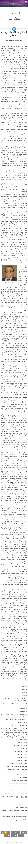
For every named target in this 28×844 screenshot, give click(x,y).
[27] (23, 582)
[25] (7, 456)
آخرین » (7, 835)
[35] (16, 653)
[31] (18, 627)
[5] (22, 126)
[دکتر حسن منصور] (14, 5)
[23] (21, 442)
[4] (14, 50)
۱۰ (15, 835)
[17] (6, 417)
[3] (1, 48)
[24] (2, 454)
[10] (22, 236)
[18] (22, 418)
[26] (23, 462)
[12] (2, 293)
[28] (9, 598)
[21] (16, 420)
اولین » (24, 832)
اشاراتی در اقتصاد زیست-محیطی (14, 34)
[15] (18, 367)
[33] (10, 637)
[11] (23, 278)
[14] (3, 365)
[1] (15, 48)
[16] (2, 406)
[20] (2, 418)
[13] (2, 349)
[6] (24, 181)
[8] (21, 191)
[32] (12, 631)
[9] (24, 216)
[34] (19, 646)
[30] (19, 616)
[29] (24, 602)
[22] (22, 422)
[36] (6, 658)
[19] (13, 418)
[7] (12, 189)
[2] (8, 48)
